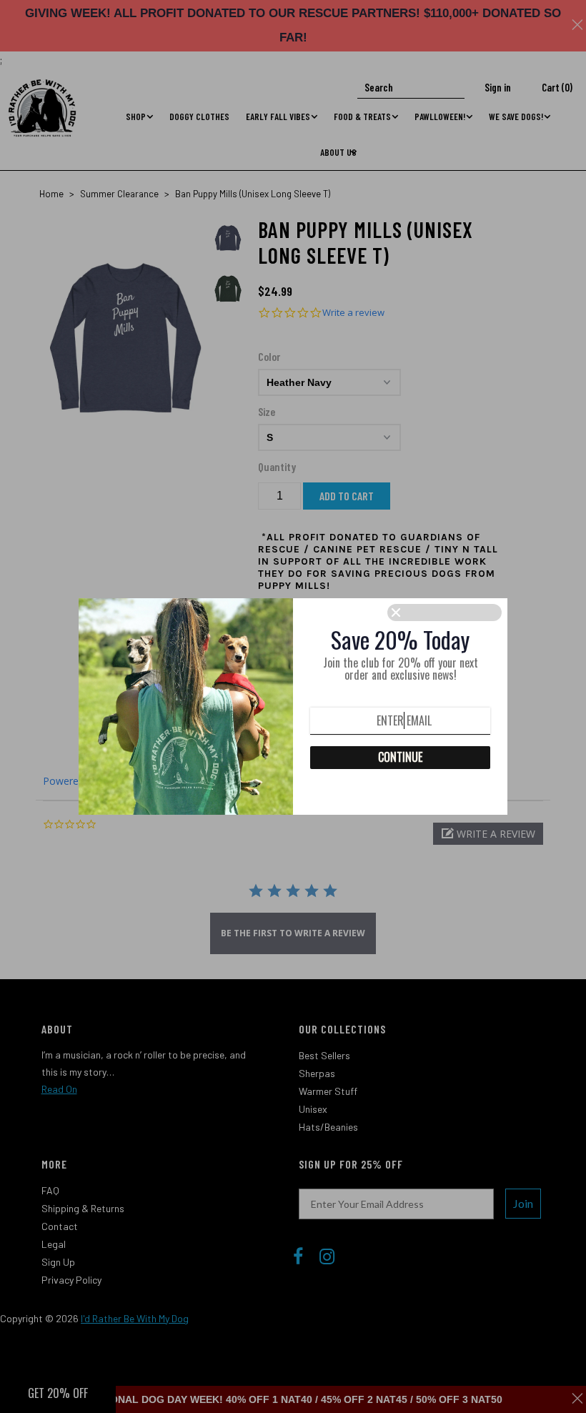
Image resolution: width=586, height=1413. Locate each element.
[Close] (444, 612)
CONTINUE (400, 756)
